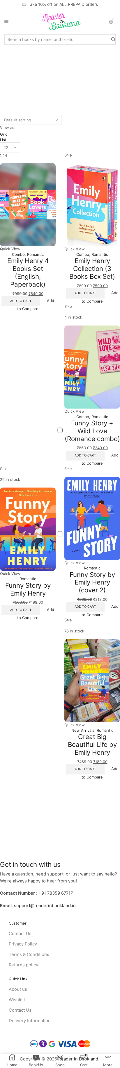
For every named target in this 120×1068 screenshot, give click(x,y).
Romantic (35, 254)
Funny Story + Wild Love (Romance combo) (92, 430)
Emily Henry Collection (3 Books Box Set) (92, 268)
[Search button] (113, 39)
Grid (4, 134)
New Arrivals (82, 730)
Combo (18, 254)
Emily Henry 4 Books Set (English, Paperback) (28, 272)
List (3, 139)
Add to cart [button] (20, 301)
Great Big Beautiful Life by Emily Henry (92, 744)
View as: (7, 127)
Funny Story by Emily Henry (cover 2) (92, 582)
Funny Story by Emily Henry (28, 589)
